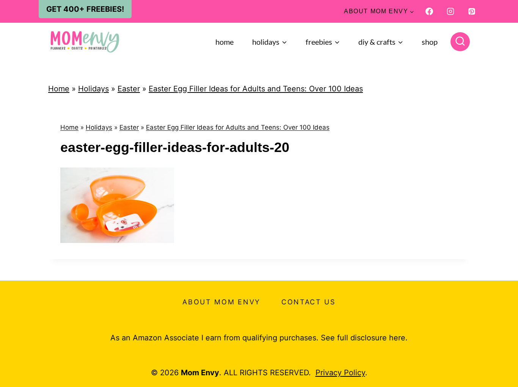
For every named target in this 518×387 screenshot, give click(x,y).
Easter (129, 88)
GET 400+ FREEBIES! (85, 9)
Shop (430, 41)
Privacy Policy (340, 372)
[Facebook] (429, 11)
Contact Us (308, 302)
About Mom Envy (221, 302)
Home (224, 41)
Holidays (93, 88)
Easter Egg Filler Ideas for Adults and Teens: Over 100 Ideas (256, 88)
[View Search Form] (460, 42)
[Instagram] (450, 11)
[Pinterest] (471, 11)
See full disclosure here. (364, 337)
